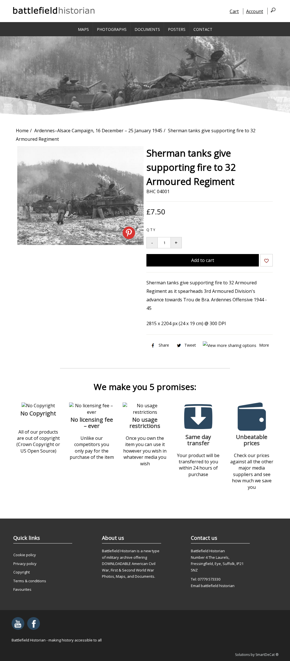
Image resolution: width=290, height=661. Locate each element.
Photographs (112, 29)
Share (164, 345)
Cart (234, 11)
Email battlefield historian (212, 585)
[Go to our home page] (54, 10)
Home (22, 130)
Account (254, 11)
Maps (83, 29)
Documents (147, 29)
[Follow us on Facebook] (33, 623)
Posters (176, 29)
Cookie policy (24, 554)
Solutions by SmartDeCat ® (256, 654)
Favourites (22, 589)
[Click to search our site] (271, 11)
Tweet (190, 345)
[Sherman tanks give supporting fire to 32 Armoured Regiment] (80, 243)
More (264, 345)
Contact (202, 29)
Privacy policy (25, 563)
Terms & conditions (29, 580)
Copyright (21, 572)
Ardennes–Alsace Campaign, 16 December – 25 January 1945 (98, 130)
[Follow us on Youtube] (18, 623)
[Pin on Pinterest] (128, 232)
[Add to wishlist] (266, 261)
